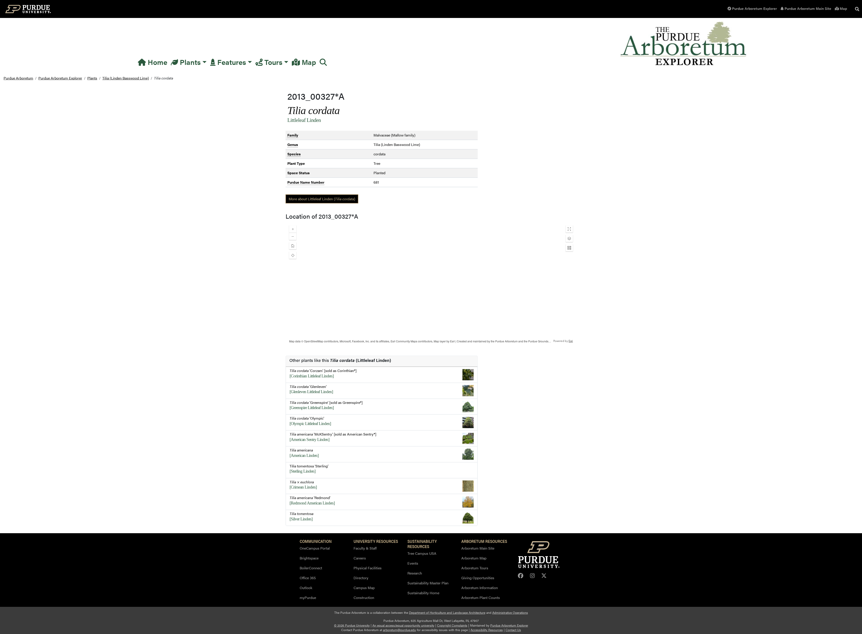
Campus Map (364, 587)
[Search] (323, 62)
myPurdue (308, 597)
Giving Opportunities (477, 577)
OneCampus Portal (315, 548)
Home (156, 62)
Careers (360, 558)
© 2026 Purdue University (352, 625)
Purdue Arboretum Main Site (807, 8)
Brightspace (309, 558)
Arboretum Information (479, 587)
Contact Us (513, 630)
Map (843, 8)
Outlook (306, 587)
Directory (361, 577)
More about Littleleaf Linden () (322, 198)
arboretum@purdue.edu (399, 630)
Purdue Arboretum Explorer (754, 8)
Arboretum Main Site (477, 548)
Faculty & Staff (365, 548)
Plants (189, 62)
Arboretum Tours (474, 567)
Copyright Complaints (452, 625)
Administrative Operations (510, 612)
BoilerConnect (311, 567)
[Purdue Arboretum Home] (684, 44)
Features (231, 62)
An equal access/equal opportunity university (403, 625)
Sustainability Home (423, 592)
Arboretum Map (473, 558)
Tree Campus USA (421, 553)
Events (412, 563)
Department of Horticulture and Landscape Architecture (447, 612)
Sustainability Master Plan (428, 583)
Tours (272, 62)
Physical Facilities (368, 567)
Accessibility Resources (487, 630)
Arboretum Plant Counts (480, 597)
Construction (364, 597)
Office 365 (308, 577)
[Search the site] (857, 9)
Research (414, 573)
